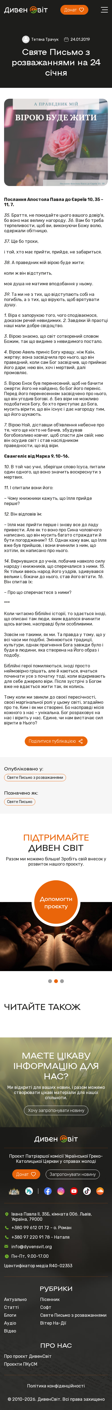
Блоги (10, 1315)
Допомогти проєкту (56, 902)
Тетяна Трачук (44, 39)
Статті (11, 1307)
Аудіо (10, 1323)
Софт (45, 1307)
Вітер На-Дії (53, 1323)
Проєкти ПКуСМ (20, 1364)
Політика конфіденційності (56, 1386)
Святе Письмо (19, 801)
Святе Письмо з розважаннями (35, 777)
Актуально (15, 1299)
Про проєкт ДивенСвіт (28, 1356)
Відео (10, 1331)
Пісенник (50, 1299)
